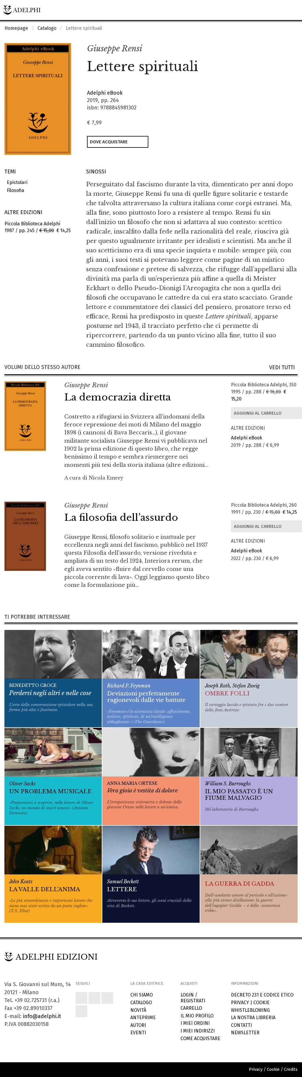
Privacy (240, 1002)
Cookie (261, 1002)
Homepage (16, 28)
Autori (138, 1025)
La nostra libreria (253, 1017)
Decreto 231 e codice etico (262, 995)
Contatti (241, 1025)
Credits (291, 1069)
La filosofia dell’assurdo (121, 517)
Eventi (138, 1032)
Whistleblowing (250, 1010)
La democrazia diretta (117, 397)
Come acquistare (200, 1038)
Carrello (191, 1008)
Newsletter (245, 1032)
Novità (138, 1010)
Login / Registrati (192, 997)
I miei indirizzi (197, 1031)
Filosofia (14, 190)
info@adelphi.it (42, 1016)
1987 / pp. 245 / (37, 227)
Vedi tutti (283, 368)
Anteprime (143, 1017)
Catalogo (46, 28)
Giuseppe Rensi (114, 48)
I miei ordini (195, 1023)
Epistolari (15, 182)
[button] (280, 49)
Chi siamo (141, 995)
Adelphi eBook (105, 93)
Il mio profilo (197, 1016)
